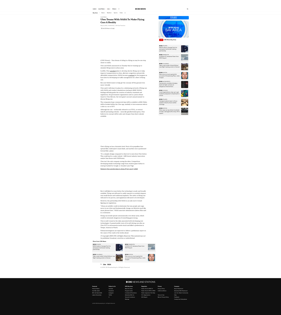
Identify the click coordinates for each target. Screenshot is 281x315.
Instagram (111, 292)
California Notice (162, 290)
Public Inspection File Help (148, 292)
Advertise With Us (129, 295)
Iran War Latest (96, 290)
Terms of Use (161, 295)
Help (175, 295)
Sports (115, 13)
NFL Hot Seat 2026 (97, 292)
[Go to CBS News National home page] (140, 9)
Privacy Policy (161, 288)
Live (108, 9)
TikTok (110, 295)
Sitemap (127, 299)
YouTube (111, 288)
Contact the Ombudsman (180, 299)
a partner (131, 75)
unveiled (113, 71)
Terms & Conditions (130, 297)
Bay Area (95, 13)
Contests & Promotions (131, 292)
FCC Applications (145, 295)
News (103, 13)
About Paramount (178, 288)
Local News (101, 9)
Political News (95, 288)
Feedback (176, 297)
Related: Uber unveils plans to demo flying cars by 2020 (119, 169)
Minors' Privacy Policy (163, 297)
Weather (109, 13)
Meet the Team (129, 288)
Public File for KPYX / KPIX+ (148, 290)
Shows (114, 9)
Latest (94, 9)
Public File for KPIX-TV (147, 288)
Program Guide (129, 290)
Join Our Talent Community (181, 292)
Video (121, 13)
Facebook (111, 290)
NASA (109, 264)
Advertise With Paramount (180, 290)
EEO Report (144, 297)
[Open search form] (187, 9)
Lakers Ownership (96, 295)
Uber (104, 264)
